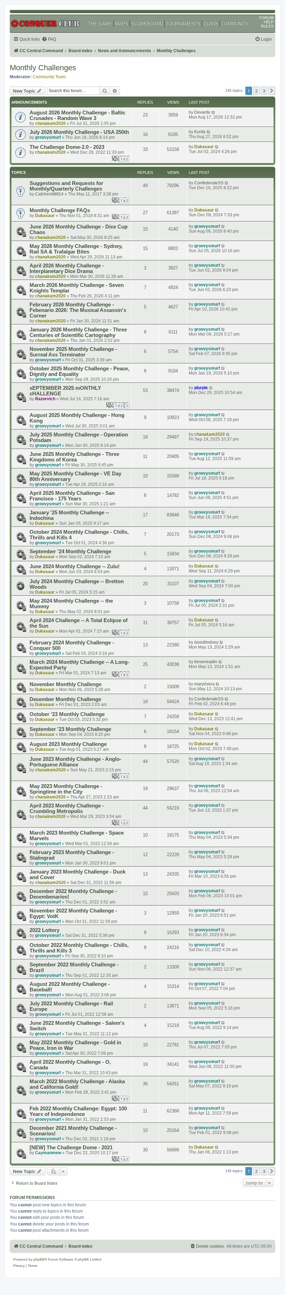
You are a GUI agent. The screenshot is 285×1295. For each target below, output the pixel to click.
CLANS (210, 23)
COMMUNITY (235, 23)
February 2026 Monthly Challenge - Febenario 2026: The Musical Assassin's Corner (78, 310)
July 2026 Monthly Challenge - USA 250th (79, 132)
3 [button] (264, 91)
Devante (202, 112)
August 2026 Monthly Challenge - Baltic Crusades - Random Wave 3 (77, 115)
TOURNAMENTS (183, 23)
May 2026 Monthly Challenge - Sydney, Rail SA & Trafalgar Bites (76, 249)
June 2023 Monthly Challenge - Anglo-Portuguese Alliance (75, 761)
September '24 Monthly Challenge (70, 551)
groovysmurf (48, 137)
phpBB (38, 1259)
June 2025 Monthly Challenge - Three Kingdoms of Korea (74, 456)
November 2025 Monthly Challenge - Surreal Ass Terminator (73, 351)
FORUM (266, 18)
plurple (201, 387)
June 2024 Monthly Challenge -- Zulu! (75, 566)
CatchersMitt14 (49, 194)
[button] (271, 91)
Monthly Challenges (43, 67)
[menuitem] (49, 39)
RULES (267, 26)
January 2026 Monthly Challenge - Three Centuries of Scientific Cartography (78, 332)
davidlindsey (206, 642)
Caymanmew (48, 1152)
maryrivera (204, 684)
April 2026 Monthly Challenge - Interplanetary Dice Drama (67, 268)
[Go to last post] (213, 112)
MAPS (121, 23)
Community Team (49, 76)
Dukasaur (204, 146)
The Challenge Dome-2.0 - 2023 (67, 147)
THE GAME (100, 23)
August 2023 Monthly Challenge (68, 744)
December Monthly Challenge (65, 699)
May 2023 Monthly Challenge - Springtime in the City (66, 789)
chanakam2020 (50, 123)
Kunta (199, 131)
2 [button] (256, 91)
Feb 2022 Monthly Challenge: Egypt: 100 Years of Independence (78, 1111)
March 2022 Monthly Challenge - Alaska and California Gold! (77, 1084)
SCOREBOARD (147, 23)
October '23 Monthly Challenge (67, 714)
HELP (269, 22)
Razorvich (45, 398)
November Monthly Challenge (65, 684)
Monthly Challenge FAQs (60, 210)
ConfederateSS (208, 182)
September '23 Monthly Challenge (70, 729)
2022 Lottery (44, 930)
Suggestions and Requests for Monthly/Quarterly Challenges (66, 186)
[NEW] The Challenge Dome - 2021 (71, 1147)
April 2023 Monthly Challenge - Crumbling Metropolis (67, 808)
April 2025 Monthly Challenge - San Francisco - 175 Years (72, 495)
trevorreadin (205, 661)
